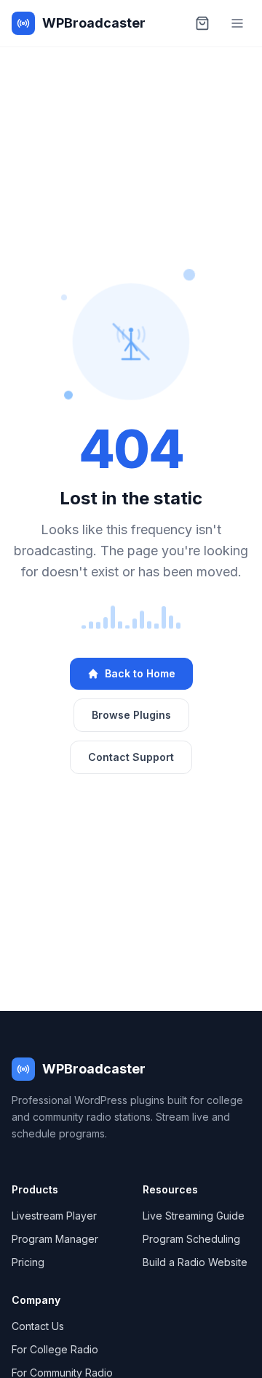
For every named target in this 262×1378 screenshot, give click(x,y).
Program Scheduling (191, 1239)
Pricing (28, 1262)
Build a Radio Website (195, 1262)
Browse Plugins (131, 715)
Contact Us (38, 1326)
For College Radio (55, 1349)
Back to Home (140, 673)
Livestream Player (54, 1215)
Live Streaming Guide (194, 1215)
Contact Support (131, 757)
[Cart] (202, 23)
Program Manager (55, 1239)
